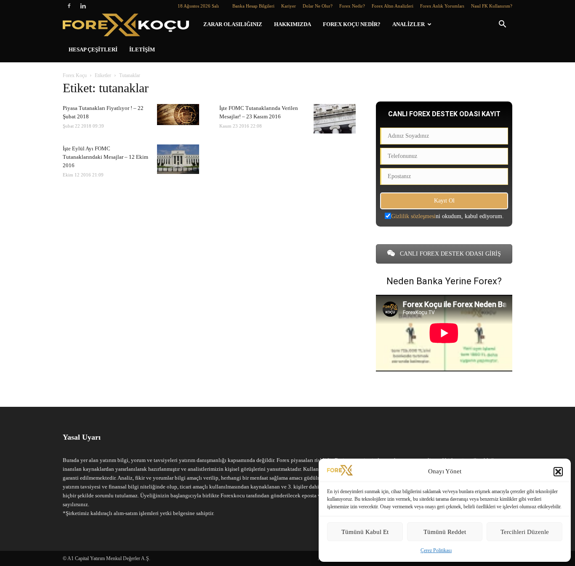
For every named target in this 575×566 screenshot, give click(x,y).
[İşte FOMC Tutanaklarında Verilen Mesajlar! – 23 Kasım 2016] (335, 118)
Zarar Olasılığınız (232, 24)
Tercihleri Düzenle (524, 532)
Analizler (408, 24)
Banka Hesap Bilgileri (253, 5)
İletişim (142, 49)
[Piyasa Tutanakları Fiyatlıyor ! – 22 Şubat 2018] (178, 114)
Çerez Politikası (436, 550)
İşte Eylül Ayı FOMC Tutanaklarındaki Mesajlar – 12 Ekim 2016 (105, 156)
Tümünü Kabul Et (365, 532)
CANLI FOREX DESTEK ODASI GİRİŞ (449, 254)
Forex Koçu (75, 75)
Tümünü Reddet (444, 532)
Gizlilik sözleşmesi (413, 216)
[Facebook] (69, 6)
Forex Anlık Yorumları (442, 5)
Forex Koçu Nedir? (352, 24)
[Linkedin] (83, 6)
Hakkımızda (292, 24)
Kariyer (288, 5)
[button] (558, 471)
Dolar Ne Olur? (318, 5)
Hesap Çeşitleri (93, 49)
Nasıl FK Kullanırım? (491, 5)
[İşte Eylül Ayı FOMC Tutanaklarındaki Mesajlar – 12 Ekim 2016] (178, 159)
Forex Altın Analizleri (392, 5)
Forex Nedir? (352, 5)
